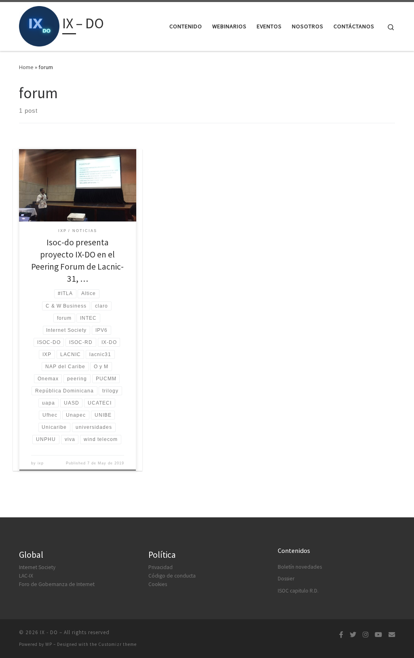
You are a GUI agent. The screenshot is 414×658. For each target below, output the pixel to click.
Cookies (157, 584)
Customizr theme (117, 644)
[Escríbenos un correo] (392, 635)
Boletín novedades (300, 566)
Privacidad (160, 567)
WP (48, 644)
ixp (41, 463)
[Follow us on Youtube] (378, 635)
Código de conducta (172, 575)
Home (26, 67)
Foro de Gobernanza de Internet (57, 584)
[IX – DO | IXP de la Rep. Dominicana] (39, 25)
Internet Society (37, 567)
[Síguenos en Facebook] (341, 635)
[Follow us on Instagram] (365, 635)
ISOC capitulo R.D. (298, 590)
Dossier (286, 578)
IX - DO (49, 632)
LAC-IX (26, 575)
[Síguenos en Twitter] (353, 635)
